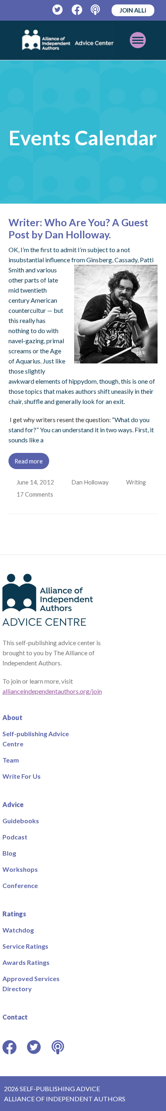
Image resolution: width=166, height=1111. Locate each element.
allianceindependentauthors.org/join (52, 691)
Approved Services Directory (31, 983)
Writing (137, 482)
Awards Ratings (26, 962)
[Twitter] (57, 9)
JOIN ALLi (133, 10)
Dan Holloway (91, 482)
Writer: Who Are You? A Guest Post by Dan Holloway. (78, 228)
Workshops (20, 869)
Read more (29, 461)
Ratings (14, 914)
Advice (13, 804)
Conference (20, 885)
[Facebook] (77, 9)
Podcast (14, 837)
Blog (9, 853)
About (12, 717)
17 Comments (36, 494)
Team (10, 760)
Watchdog (18, 930)
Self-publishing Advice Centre (35, 739)
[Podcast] (96, 9)
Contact (15, 1017)
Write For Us (21, 776)
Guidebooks (20, 820)
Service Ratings (25, 946)
